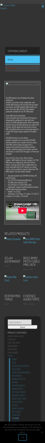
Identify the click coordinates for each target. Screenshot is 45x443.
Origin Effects (17, 388)
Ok (22, 437)
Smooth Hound (18, 408)
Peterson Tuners (18, 392)
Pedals (10, 355)
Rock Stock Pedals (19, 398)
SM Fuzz (15, 405)
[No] (42, 432)
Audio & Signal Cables (16, 336)
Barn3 (14, 359)
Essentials (12, 339)
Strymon (15, 418)
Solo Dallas (16, 411)
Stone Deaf (16, 414)
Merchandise (13, 345)
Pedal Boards (13, 352)
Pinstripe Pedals (18, 395)
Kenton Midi (16, 375)
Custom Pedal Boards (20, 365)
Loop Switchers (14, 342)
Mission (15, 382)
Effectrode (16, 369)
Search (22, 327)
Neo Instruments (18, 385)
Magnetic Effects (18, 378)
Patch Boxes (12, 349)
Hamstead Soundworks (21, 372)
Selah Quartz (17, 401)
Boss (14, 362)
